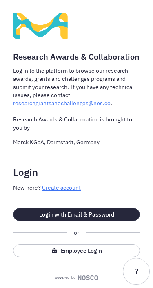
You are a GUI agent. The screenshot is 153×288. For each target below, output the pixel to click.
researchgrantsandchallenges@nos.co (62, 103)
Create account (61, 187)
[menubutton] (136, 271)
